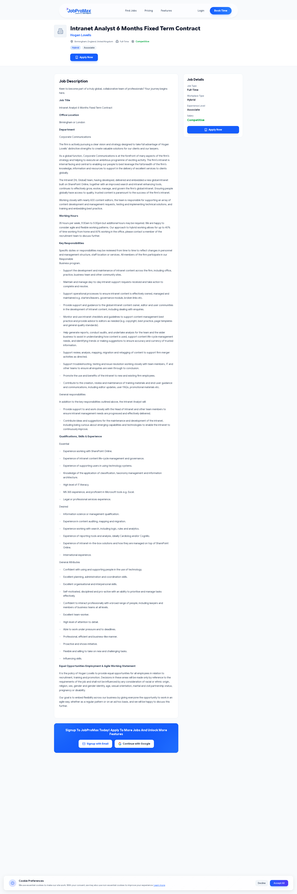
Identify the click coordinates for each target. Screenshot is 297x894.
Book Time (220, 10)
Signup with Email (97, 743)
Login (201, 10)
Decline (262, 883)
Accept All (279, 883)
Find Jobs (131, 10)
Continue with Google (136, 743)
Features (166, 10)
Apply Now (86, 57)
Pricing (149, 10)
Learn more (159, 885)
